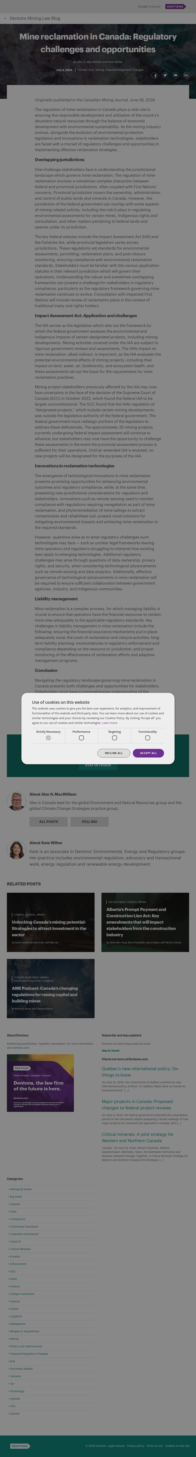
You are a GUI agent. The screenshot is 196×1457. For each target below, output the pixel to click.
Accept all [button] (148, 753)
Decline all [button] (114, 753)
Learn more (109, 723)
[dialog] (98, 728)
